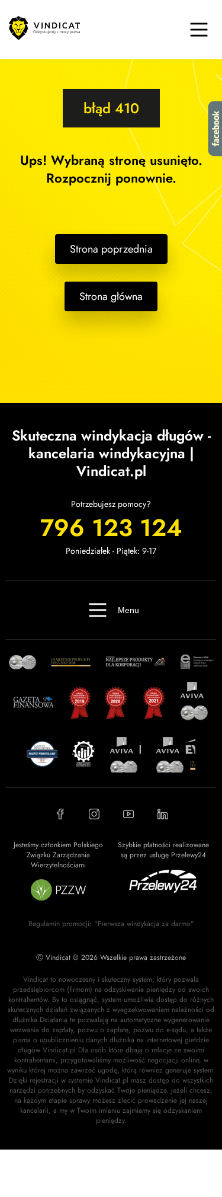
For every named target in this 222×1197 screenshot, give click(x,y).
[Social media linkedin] (162, 814)
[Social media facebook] (59, 814)
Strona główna (111, 296)
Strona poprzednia (111, 249)
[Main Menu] (199, 29)
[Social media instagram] (94, 814)
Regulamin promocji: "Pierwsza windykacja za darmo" (111, 923)
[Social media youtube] (128, 814)
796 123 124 (111, 527)
